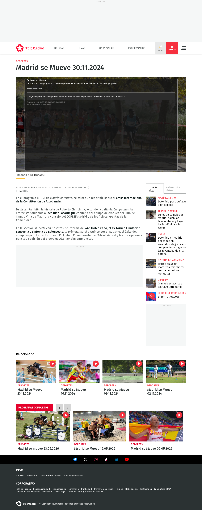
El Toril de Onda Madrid (172, 293)
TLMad (81, 48)
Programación (136, 48)
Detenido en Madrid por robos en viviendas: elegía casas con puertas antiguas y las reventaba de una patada (151, 237)
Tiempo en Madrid (168, 211)
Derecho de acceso (103, 489)
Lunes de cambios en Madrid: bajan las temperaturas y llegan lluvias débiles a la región (151, 214)
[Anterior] (59, 407)
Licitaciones (146, 489)
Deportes (22, 61)
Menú (184, 48)
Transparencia (59, 489)
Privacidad (47, 492)
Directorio (74, 489)
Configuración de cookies (90, 492)
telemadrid (26, 504)
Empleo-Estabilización (126, 489)
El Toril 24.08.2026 (151, 296)
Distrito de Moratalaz (171, 260)
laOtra (58, 476)
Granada (163, 280)
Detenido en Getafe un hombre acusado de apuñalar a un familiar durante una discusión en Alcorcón (151, 201)
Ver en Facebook (75, 460)
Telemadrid (32, 476)
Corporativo (25, 483)
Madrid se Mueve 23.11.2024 (36, 371)
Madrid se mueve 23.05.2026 (43, 426)
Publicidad (86, 489)
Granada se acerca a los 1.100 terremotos (151, 283)
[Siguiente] (67, 407)
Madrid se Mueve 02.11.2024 (166, 371)
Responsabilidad (41, 489)
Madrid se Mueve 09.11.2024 (122, 371)
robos (161, 234)
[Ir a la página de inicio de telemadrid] (30, 48)
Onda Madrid (106, 48)
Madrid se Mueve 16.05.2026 (99, 426)
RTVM (19, 470)
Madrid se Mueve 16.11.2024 (79, 371)
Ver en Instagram (96, 459)
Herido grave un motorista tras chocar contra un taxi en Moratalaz (151, 263)
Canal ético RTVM (162, 489)
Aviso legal (60, 492)
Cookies (72, 492)
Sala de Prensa (23, 489)
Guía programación (73, 476)
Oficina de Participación (28, 492)
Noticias (59, 48)
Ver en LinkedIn (116, 459)
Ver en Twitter (85, 460)
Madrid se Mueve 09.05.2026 (156, 426)
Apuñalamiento (167, 198)
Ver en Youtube (127, 459)
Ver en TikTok (106, 460)
